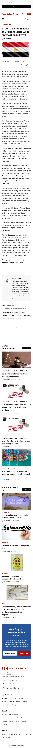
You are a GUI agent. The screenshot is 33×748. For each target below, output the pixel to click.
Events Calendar (21, 718)
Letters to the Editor (7, 721)
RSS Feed (4, 724)
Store (3, 737)
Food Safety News (18, 745)
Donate (8, 737)
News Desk (7, 39)
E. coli (12, 315)
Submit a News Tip (20, 721)
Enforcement (6, 25)
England (27, 315)
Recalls (5, 573)
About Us (4, 734)
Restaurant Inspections (8, 718)
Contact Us (12, 734)
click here (19, 262)
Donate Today (10, 653)
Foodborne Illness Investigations (14, 309)
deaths (5, 315)
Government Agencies (10, 312)
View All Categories (13, 705)
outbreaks (6, 512)
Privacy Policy (20, 734)
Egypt (19, 315)
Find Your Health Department (10, 715)
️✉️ (4, 681)
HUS (4, 319)
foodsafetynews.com (8, 672)
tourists (11, 319)
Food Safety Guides (19, 698)
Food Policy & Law (8, 370)
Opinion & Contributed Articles (11, 702)
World (22, 312)
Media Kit (28, 734)
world (19, 319)
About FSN (24, 653)
